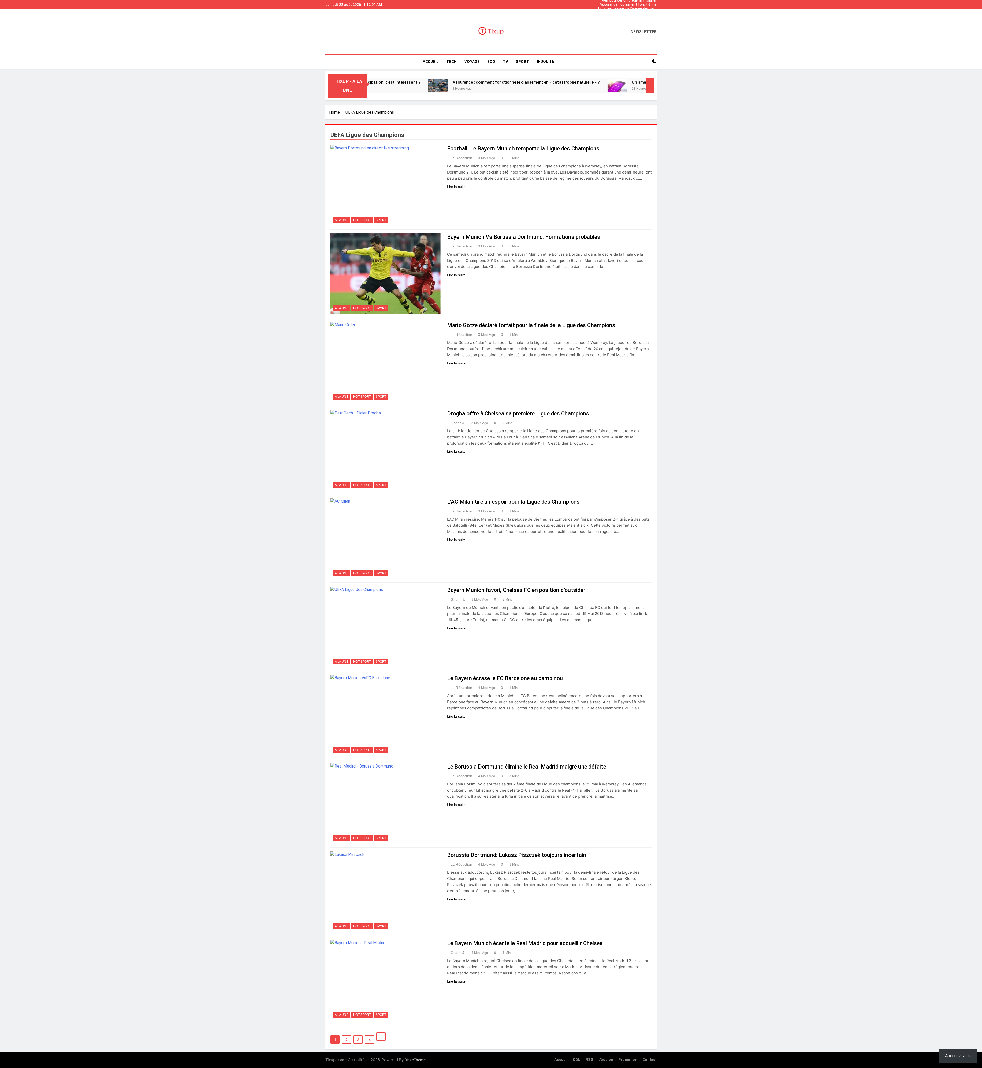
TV (505, 61)
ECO (491, 61)
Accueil (431, 61)
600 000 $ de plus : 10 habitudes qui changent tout (630, 13)
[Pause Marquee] (650, 85)
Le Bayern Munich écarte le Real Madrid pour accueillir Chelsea (525, 943)
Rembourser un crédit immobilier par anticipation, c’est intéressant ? (628, 17)
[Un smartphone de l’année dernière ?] (558, 85)
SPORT (522, 61)
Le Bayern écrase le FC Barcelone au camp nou (505, 678)
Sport (381, 220)
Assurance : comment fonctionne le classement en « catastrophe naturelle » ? (628, 5)
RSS (589, 1060)
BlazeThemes (416, 1060)
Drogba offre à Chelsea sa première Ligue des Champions (518, 413)
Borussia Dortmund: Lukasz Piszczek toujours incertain (516, 855)
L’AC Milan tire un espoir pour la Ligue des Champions (513, 502)
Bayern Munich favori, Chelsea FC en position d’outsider (516, 590)
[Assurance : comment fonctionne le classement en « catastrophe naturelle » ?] (379, 85)
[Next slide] (654, 3)
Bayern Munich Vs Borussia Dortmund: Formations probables (523, 237)
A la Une (341, 220)
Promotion (627, 1060)
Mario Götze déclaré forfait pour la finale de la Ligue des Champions (531, 325)
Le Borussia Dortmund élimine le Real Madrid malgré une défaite (526, 766)
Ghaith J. (458, 423)
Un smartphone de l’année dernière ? (627, 9)
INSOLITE (545, 61)
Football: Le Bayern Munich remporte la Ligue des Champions (523, 148)
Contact (649, 1060)
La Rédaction (461, 158)
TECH (451, 61)
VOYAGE (472, 61)
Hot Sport (362, 220)
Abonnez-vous (958, 1055)
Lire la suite (456, 187)
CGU (577, 1060)
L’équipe (605, 1060)
